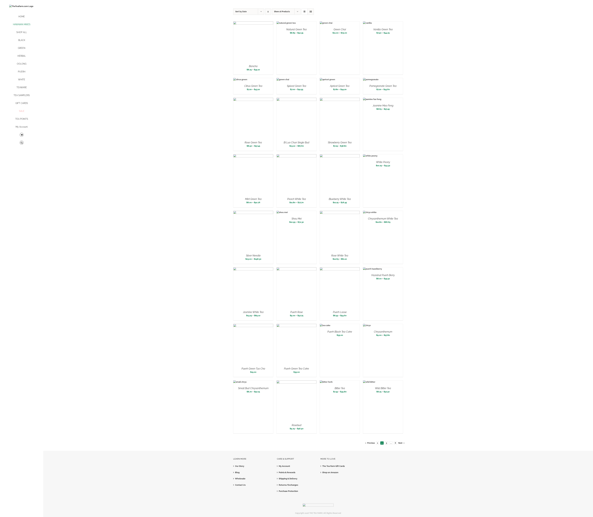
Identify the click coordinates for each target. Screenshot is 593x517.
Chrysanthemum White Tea (383, 218)
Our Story (239, 466)
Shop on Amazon (330, 472)
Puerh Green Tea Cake (296, 368)
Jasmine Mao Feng (383, 105)
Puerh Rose (296, 312)
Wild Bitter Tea (383, 388)
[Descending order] (268, 11)
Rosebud (296, 425)
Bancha (253, 66)
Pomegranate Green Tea (383, 85)
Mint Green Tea (253, 199)
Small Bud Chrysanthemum (253, 388)
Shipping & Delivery (288, 478)
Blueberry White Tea (340, 199)
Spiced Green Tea (296, 85)
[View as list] (311, 12)
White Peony (383, 162)
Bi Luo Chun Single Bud (296, 142)
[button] (21, 143)
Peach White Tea (296, 199)
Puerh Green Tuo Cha (253, 368)
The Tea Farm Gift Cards (333, 466)
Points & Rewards (287, 472)
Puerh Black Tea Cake (339, 331)
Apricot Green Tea (339, 85)
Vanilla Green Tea (383, 29)
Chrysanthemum (383, 331)
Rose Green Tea (253, 142)
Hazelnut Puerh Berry (383, 275)
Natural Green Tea (296, 29)
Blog (237, 472)
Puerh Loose (340, 312)
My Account (284, 466)
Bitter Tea (340, 388)
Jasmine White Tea (253, 312)
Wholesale (240, 478)
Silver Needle (253, 255)
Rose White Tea (339, 255)
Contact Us (240, 485)
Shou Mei (297, 218)
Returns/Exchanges (288, 485)
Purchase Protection (288, 491)
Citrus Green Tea (253, 85)
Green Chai (340, 29)
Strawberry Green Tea (340, 142)
